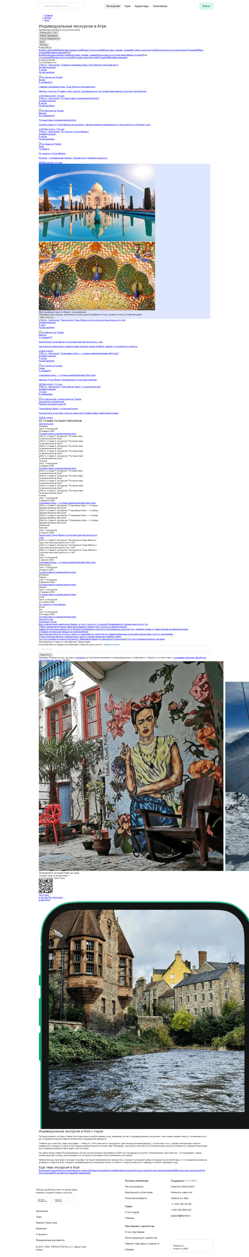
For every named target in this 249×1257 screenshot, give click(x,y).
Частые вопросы (134, 1186)
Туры (127, 6)
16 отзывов (44, 115)
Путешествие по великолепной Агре (57, 433)
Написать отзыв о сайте (180, 1247)
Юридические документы (50, 1240)
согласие (80, 657)
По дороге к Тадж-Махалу (52, 604)
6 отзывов (44, 82)
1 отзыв (42, 149)
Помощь (129, 1218)
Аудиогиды (142, 6)
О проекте (41, 1234)
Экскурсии (42, 1211)
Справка (129, 1249)
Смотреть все (46, 423)
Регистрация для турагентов (141, 1237)
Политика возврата (136, 1198)
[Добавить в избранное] (40, 75)
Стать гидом (132, 1212)
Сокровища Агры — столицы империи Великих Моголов (67, 503)
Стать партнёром (134, 1231)
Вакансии (41, 1228)
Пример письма (111, 644)
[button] (206, 6)
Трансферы (160, 6)
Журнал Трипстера (46, 1222)
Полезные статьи (48, 621)
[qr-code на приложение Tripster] (72, 1200)
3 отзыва (43, 337)
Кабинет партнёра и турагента (142, 1243)
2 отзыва (43, 370)
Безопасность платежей (138, 1192)
